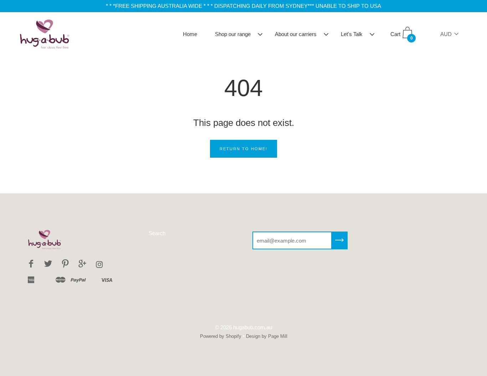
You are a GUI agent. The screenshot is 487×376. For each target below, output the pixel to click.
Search (157, 233)
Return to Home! (243, 149)
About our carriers (296, 34)
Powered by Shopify (220, 336)
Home (190, 34)
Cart (401, 36)
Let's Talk (352, 34)
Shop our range (233, 34)
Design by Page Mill (266, 336)
